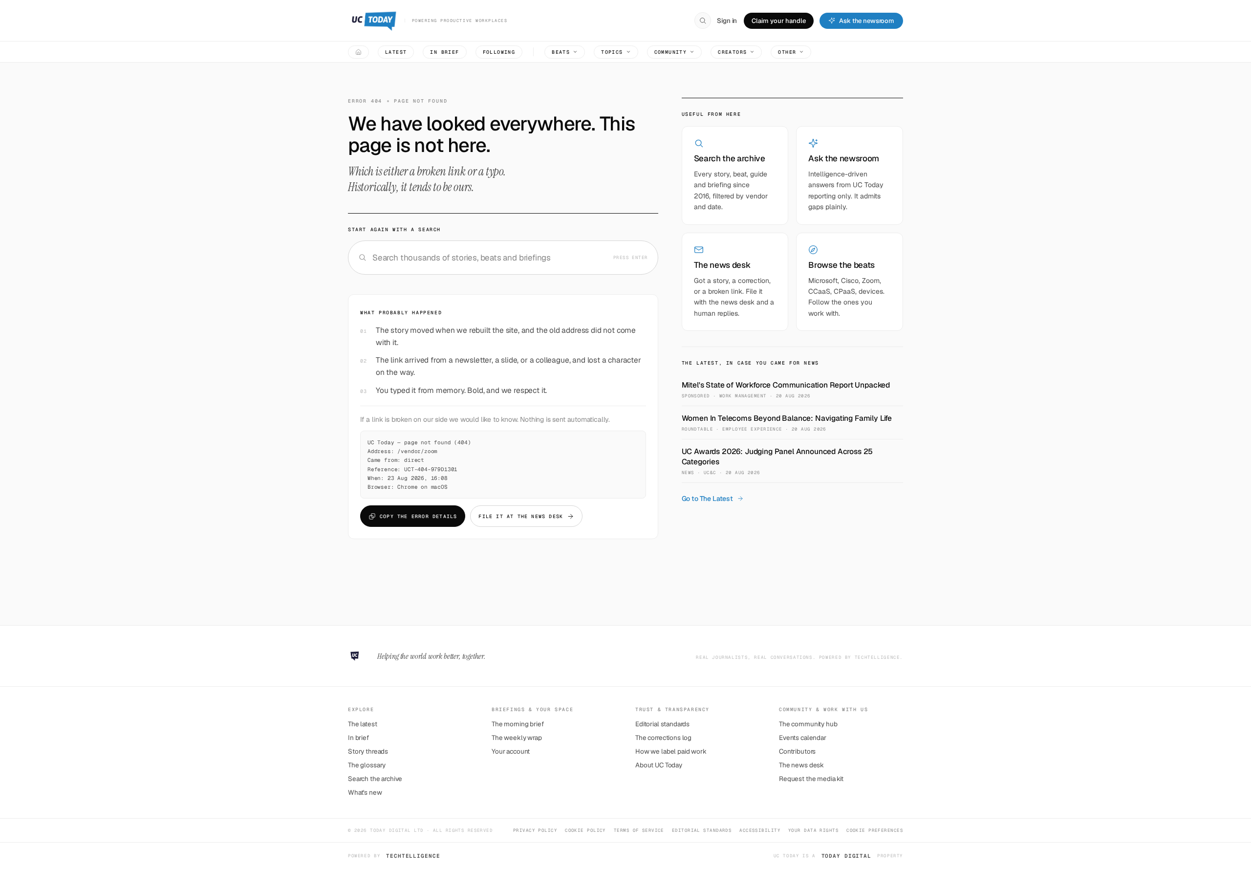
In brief (444, 52)
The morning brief (517, 723)
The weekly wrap (517, 737)
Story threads (368, 751)
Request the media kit (811, 778)
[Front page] (358, 52)
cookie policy (585, 830)
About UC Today (658, 764)
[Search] (702, 20)
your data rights (813, 830)
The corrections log (663, 737)
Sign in (727, 20)
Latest (396, 52)
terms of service (639, 830)
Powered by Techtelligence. (861, 657)
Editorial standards (662, 723)
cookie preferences (874, 830)
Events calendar (802, 737)
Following (499, 52)
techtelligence (413, 855)
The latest (362, 723)
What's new (365, 792)
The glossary (367, 764)
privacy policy (535, 830)
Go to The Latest (707, 498)
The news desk (801, 764)
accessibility (759, 830)
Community (670, 52)
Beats (561, 52)
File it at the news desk (520, 516)
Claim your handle (779, 21)
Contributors (797, 751)
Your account (511, 751)
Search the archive (375, 778)
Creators (732, 52)
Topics (612, 52)
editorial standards (702, 830)
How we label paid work (671, 751)
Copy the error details (418, 516)
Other (787, 52)
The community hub (808, 723)
